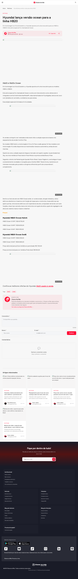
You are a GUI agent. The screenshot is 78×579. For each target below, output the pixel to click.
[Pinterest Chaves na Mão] (72, 549)
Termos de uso (32, 570)
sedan (13, 291)
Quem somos (8, 474)
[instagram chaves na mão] (45, 549)
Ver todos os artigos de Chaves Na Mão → (22, 307)
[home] (39, 565)
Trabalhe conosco (9, 481)
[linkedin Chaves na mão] (58, 549)
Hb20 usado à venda (44, 286)
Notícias (9, 8)
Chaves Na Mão (16, 299)
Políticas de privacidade (43, 570)
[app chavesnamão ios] (24, 543)
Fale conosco (8, 477)
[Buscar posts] (75, 2)
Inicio (4, 8)
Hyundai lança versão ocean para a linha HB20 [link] (25, 8)
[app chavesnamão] (10, 543)
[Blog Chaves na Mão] (39, 2)
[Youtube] (19, 549)
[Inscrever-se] (53, 459)
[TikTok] (32, 549)
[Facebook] (5, 549)
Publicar (71, 333)
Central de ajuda (8, 530)
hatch (8, 291)
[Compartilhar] (59, 33)
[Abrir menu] (2, 2)
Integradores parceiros (10, 479)
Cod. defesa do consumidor (11, 484)
